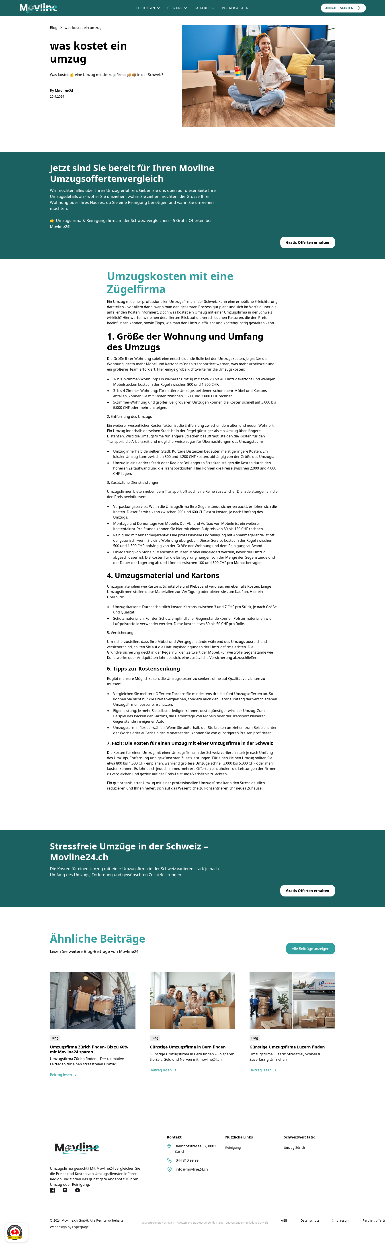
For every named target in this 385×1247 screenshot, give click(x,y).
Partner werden (235, 8)
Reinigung (233, 1147)
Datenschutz (310, 1220)
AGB (284, 1220)
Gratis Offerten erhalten (307, 242)
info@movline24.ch (192, 1169)
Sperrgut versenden (231, 1222)
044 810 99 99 (187, 1160)
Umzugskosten (231, 358)
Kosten (246, 436)
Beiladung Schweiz (257, 1222)
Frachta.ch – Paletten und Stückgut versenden (189, 1222)
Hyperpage (80, 1227)
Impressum (341, 1220)
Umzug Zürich (294, 1147)
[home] (55, 8)
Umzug (119, 451)
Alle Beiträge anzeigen (310, 948)
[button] (148, 8)
